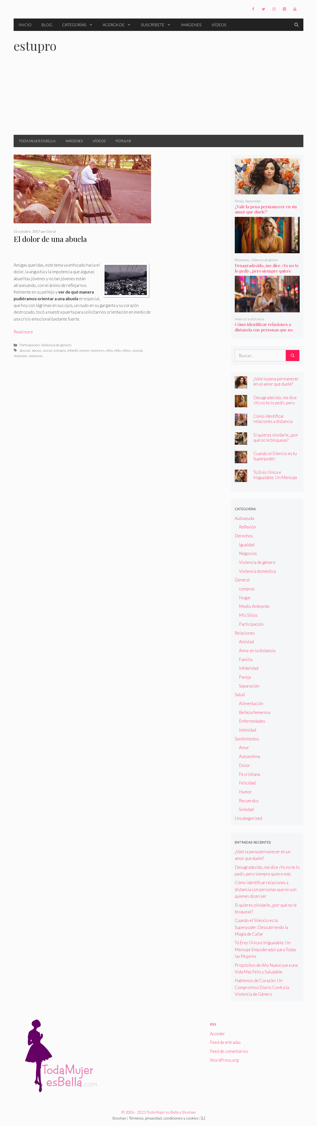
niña (109, 350)
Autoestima (249, 756)
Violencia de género (56, 345)
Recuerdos (249, 800)
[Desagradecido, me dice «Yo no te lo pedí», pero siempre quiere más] (267, 250)
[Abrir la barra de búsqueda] (296, 25)
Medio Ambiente (254, 606)
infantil (72, 350)
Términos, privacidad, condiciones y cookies (164, 1118)
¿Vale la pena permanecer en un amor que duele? (266, 209)
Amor (244, 747)
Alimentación (251, 703)
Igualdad (246, 544)
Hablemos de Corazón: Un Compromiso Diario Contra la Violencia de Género (262, 987)
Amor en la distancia (249, 319)
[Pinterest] (284, 9)
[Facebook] (253, 9)
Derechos (244, 535)
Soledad (246, 809)
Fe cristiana (249, 774)
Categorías (74, 24)
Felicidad (247, 782)
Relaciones (242, 260)
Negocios (248, 553)
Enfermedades (252, 721)
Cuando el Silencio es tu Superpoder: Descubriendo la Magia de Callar (275, 461)
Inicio (25, 24)
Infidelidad (248, 668)
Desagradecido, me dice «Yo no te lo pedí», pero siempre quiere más (267, 271)
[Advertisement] (158, 97)
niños (126, 350)
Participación (29, 345)
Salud (240, 694)
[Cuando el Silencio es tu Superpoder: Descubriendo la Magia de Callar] (241, 459)
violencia (35, 356)
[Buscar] (293, 356)
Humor (245, 791)
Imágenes (191, 24)
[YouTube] (295, 9)
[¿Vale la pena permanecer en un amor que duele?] (267, 191)
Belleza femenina (254, 712)
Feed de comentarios (229, 1051)
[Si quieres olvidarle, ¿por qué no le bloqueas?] (241, 441)
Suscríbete (152, 24)
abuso (36, 350)
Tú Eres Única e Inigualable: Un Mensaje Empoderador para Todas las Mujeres (275, 480)
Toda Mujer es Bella (37, 141)
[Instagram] (274, 9)
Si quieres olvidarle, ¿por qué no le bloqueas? (275, 437)
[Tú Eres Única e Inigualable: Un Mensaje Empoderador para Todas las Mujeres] (241, 478)
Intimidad (247, 730)
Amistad (246, 641)
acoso (47, 350)
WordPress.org (224, 1060)
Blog (46, 24)
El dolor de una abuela (50, 239)
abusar (24, 350)
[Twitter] (263, 9)
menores (98, 350)
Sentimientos (247, 738)
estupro (60, 350)
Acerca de (114, 24)
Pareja (239, 201)
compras (247, 588)
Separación (253, 201)
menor (84, 350)
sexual (137, 350)
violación (20, 356)
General (242, 579)
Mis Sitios (248, 615)
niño (117, 350)
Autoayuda (244, 518)
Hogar (245, 597)
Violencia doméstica (257, 571)
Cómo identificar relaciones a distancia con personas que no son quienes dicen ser (264, 330)
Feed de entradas (225, 1042)
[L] (203, 1118)
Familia (245, 659)
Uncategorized (248, 818)
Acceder (217, 1033)
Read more (23, 331)
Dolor (244, 765)
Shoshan (119, 1118)
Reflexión (247, 526)
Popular (123, 141)
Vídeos (218, 24)
